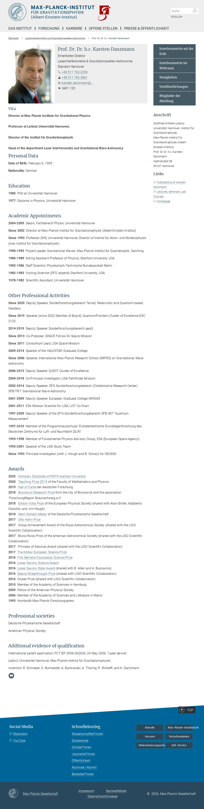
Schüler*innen (81, 747)
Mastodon (20, 734)
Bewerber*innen (83, 774)
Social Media (21, 726)
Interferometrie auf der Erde (176, 51)
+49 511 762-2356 (75, 72)
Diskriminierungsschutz (151, 745)
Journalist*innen (83, 754)
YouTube (19, 741)
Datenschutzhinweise (103, 796)
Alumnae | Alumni (84, 767)
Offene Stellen (103, 28)
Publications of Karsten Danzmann (169, 185)
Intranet (150, 736)
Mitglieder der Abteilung (169, 98)
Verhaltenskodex (179, 736)
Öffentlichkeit (81, 760)
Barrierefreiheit (116, 791)
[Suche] (194, 11)
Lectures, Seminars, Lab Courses (169, 194)
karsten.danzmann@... (77, 83)
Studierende (80, 741)
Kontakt (150, 727)
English (176, 16)
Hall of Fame (27, 487)
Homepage (163, 201)
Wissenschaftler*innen (87, 734)
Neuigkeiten (168, 77)
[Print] (11, 676)
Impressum (86, 791)
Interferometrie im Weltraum (173, 65)
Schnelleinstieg (86, 726)
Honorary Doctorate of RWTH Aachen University (52, 476)
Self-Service (179, 745)
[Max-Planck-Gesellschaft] (15, 793)
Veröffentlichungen (173, 87)
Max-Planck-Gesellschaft (180, 727)
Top (190, 710)
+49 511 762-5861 (75, 77)
